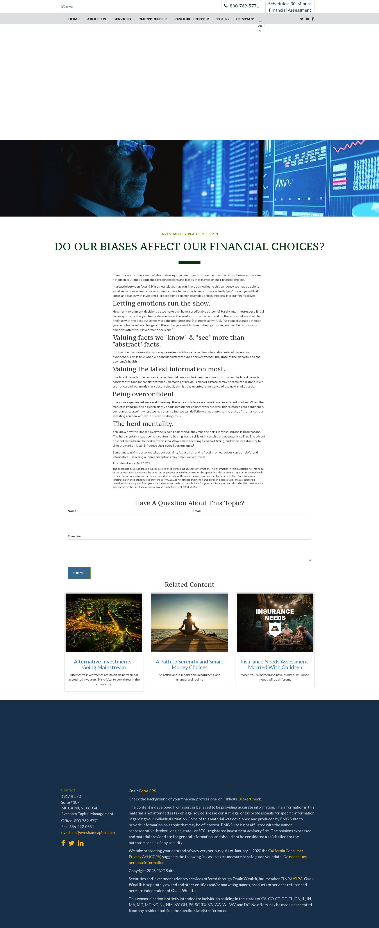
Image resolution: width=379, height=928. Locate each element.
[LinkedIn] (307, 18)
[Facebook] (313, 18)
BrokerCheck (249, 798)
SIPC (298, 878)
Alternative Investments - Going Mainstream (104, 664)
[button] (96, 18)
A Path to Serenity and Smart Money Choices (189, 664)
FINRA (287, 878)
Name (72, 511)
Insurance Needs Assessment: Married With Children (275, 664)
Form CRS (147, 790)
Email (197, 511)
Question (75, 536)
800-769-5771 (244, 5)
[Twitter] (301, 18)
